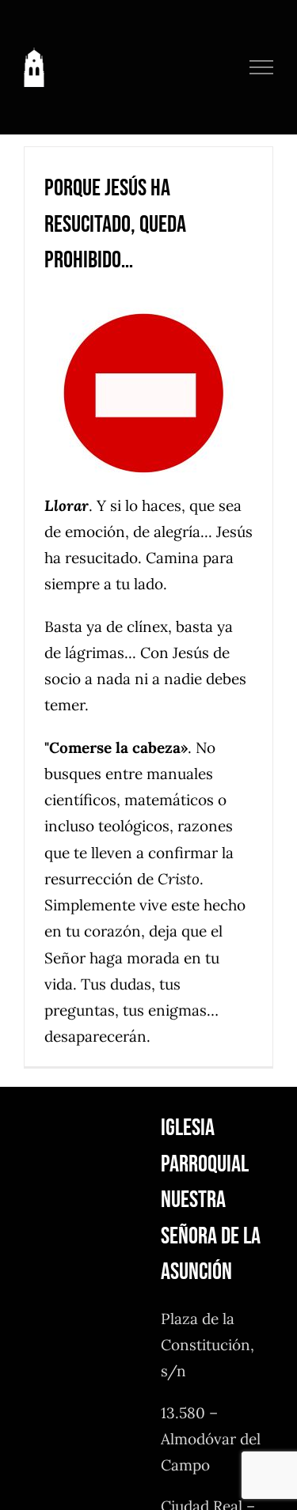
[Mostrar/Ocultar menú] (262, 67)
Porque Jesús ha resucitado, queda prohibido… (115, 224)
